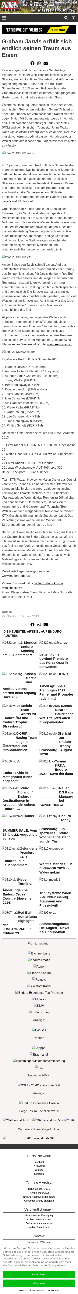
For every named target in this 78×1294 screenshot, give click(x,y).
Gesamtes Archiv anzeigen (39, 1200)
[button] (32, 63)
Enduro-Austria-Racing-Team (39, 1196)
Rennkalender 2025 (39, 1192)
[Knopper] (39, 1047)
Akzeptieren (39, 1274)
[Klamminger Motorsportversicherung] (39, 1061)
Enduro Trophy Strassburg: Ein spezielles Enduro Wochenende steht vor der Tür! (55, 828)
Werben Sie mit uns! (39, 1227)
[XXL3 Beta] (39, 1103)
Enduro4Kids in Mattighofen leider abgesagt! (17, 777)
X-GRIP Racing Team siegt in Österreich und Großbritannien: (20, 742)
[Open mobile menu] (4, 18)
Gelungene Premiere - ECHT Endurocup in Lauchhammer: (20, 857)
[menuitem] (73, 17)
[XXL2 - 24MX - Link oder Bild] (39, 1085)
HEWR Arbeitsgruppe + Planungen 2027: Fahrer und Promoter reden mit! (56, 686)
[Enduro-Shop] (39, 1012)
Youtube (39, 1169)
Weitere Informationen (31, 1290)
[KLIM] (39, 1005)
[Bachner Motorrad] (39, 953)
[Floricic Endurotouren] (39, 973)
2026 (39, 1188)
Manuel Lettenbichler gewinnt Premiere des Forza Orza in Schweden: (54, 655)
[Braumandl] (39, 1054)
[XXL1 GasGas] (39, 1030)
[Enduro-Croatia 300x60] (39, 959)
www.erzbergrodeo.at (16, 575)
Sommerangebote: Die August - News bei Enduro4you (54, 928)
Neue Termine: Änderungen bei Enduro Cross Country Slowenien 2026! (18, 891)
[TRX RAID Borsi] (39, 1067)
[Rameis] (39, 979)
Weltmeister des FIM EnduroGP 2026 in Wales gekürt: (55, 868)
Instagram (39, 1173)
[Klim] (39, 29)
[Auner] (39, 966)
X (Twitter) (39, 1166)
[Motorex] (39, 999)
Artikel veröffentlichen (39, 1219)
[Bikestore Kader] (39, 986)
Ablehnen (39, 1283)
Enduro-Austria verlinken (39, 1223)
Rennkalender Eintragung (39, 1215)
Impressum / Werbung (39, 1242)
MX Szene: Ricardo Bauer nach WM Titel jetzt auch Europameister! (56, 714)
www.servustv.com (59, 344)
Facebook (39, 1162)
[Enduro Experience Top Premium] (39, 992)
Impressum (53, 1290)
